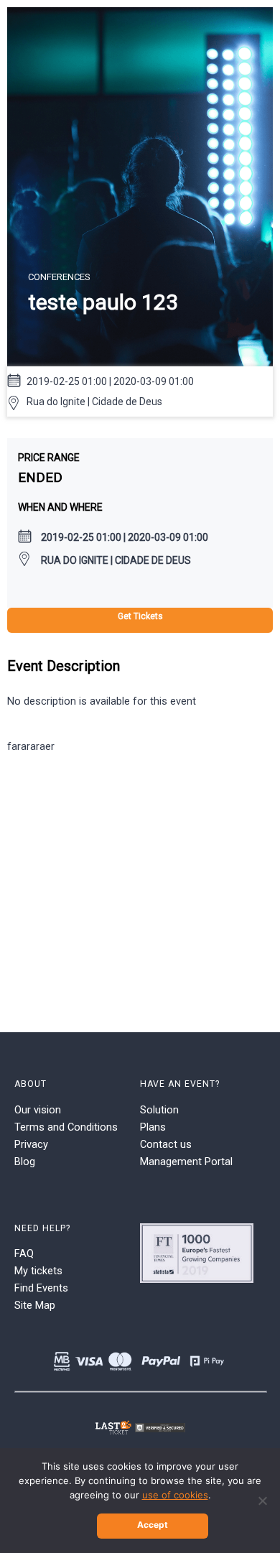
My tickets (38, 1270)
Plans (153, 1127)
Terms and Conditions (66, 1127)
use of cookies (175, 1495)
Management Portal (186, 1161)
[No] (262, 1500)
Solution (159, 1109)
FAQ (24, 1253)
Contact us (166, 1144)
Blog (24, 1161)
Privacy (31, 1144)
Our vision (37, 1109)
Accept (152, 1524)
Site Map (34, 1305)
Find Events (41, 1287)
